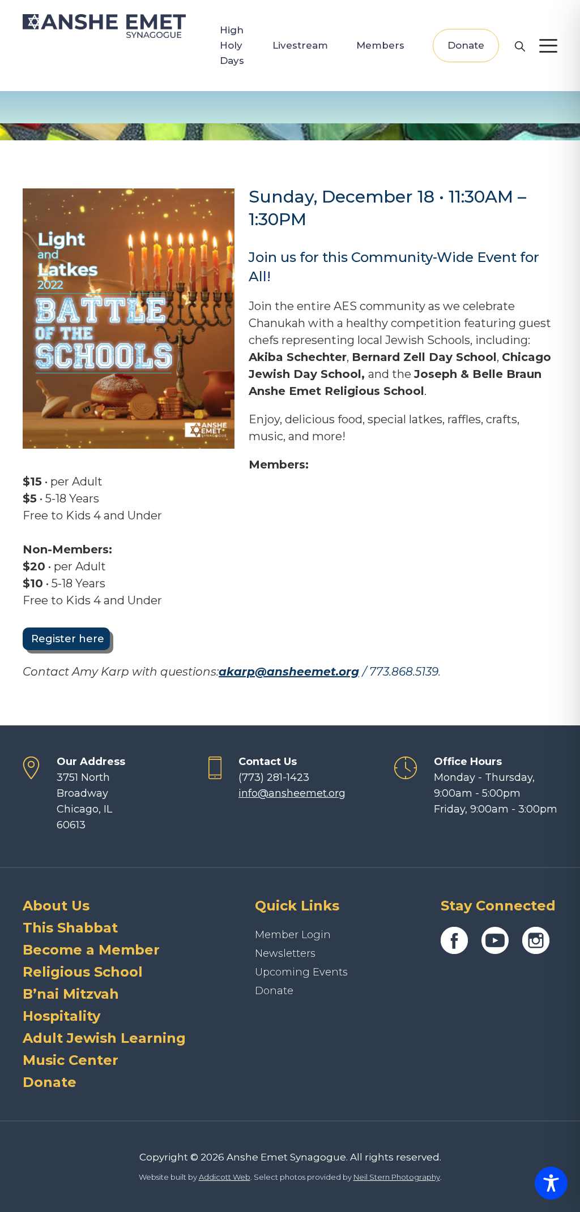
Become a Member (91, 950)
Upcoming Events (301, 972)
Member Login (293, 935)
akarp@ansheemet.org (289, 671)
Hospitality (61, 1016)
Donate (465, 45)
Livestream (300, 45)
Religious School (83, 972)
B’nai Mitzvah (71, 994)
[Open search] (519, 46)
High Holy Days (232, 45)
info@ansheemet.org (292, 793)
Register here (66, 639)
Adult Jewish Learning (104, 1038)
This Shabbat (70, 927)
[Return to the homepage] (104, 26)
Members (380, 45)
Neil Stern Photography (396, 1176)
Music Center (70, 1060)
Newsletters (285, 953)
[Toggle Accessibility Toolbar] (551, 1183)
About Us (56, 905)
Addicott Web (224, 1176)
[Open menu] (548, 46)
